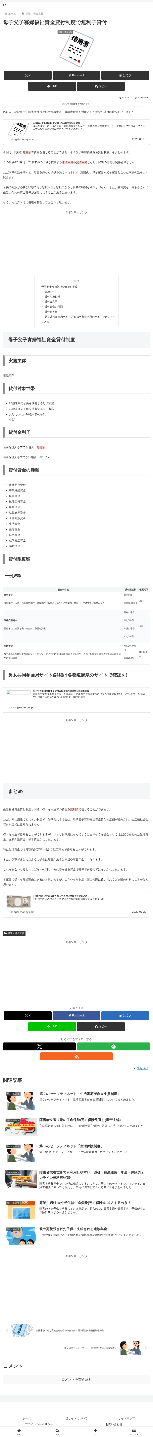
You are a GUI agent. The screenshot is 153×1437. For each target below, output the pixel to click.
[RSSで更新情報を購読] (76, 1056)
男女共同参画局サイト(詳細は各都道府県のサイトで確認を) (79, 316)
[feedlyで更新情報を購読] (113, 1046)
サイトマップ (126, 1418)
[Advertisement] (76, 243)
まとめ (45, 321)
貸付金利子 (51, 301)
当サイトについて (76, 1418)
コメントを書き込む (76, 1379)
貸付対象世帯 (52, 296)
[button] (101, 86)
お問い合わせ (114, 1424)
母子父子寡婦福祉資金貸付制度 (59, 286)
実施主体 (50, 291)
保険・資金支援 (16, 933)
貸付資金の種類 (54, 306)
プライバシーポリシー (39, 1424)
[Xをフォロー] (39, 1046)
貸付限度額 (51, 311)
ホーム (26, 1418)
